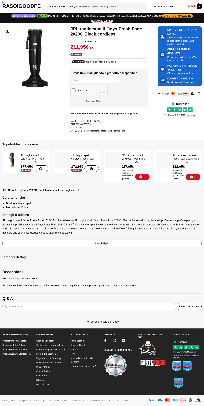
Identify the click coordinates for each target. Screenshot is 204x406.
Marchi (52, 16)
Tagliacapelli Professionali (113, 131)
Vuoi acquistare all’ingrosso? (16, 354)
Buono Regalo (102, 21)
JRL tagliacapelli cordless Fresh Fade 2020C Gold (32, 158)
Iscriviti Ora (93, 101)
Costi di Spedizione (46, 340)
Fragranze (126, 16)
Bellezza (139, 16)
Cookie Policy (43, 371)
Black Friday (42, 384)
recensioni (90, 41)
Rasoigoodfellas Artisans (14, 345)
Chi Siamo (41, 375)
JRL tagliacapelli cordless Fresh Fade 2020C (83, 158)
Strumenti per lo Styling (73, 16)
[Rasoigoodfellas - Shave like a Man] (21, 6)
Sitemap (40, 380)
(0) (35, 162)
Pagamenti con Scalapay (48, 358)
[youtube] (123, 341)
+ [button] (144, 177)
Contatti (74, 349)
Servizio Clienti (77, 345)
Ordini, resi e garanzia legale (50, 345)
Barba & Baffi (110, 16)
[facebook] (105, 341)
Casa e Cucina (153, 16)
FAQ (72, 354)
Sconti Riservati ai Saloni (14, 349)
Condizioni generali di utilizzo (51, 349)
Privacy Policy (43, 367)
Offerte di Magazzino (178, 16)
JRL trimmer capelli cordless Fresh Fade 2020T (133, 158)
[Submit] (144, 6)
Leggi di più (102, 243)
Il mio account (77, 340)
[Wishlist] (182, 6)
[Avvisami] (41, 168)
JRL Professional (92, 131)
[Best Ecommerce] (187, 376)
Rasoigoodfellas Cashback (49, 362)
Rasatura (95, 16)
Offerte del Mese (23, 16)
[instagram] (114, 341)
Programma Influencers (14, 340)
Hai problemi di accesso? (83, 366)
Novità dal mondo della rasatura (82, 360)
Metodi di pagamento (47, 354)
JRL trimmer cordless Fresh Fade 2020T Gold (186, 157)
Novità (42, 16)
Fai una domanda (189, 306)
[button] (195, 6)
